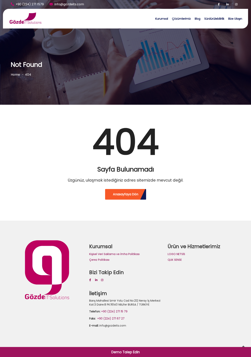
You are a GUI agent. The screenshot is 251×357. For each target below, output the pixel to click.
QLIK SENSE (175, 260)
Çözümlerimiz (181, 19)
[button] (242, 5)
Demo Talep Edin (125, 352)
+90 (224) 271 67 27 (110, 318)
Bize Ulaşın (235, 19)
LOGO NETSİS (176, 254)
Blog (197, 19)
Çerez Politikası (99, 260)
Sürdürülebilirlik (214, 19)
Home (15, 74)
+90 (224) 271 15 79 (114, 311)
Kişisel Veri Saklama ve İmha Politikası (114, 254)
